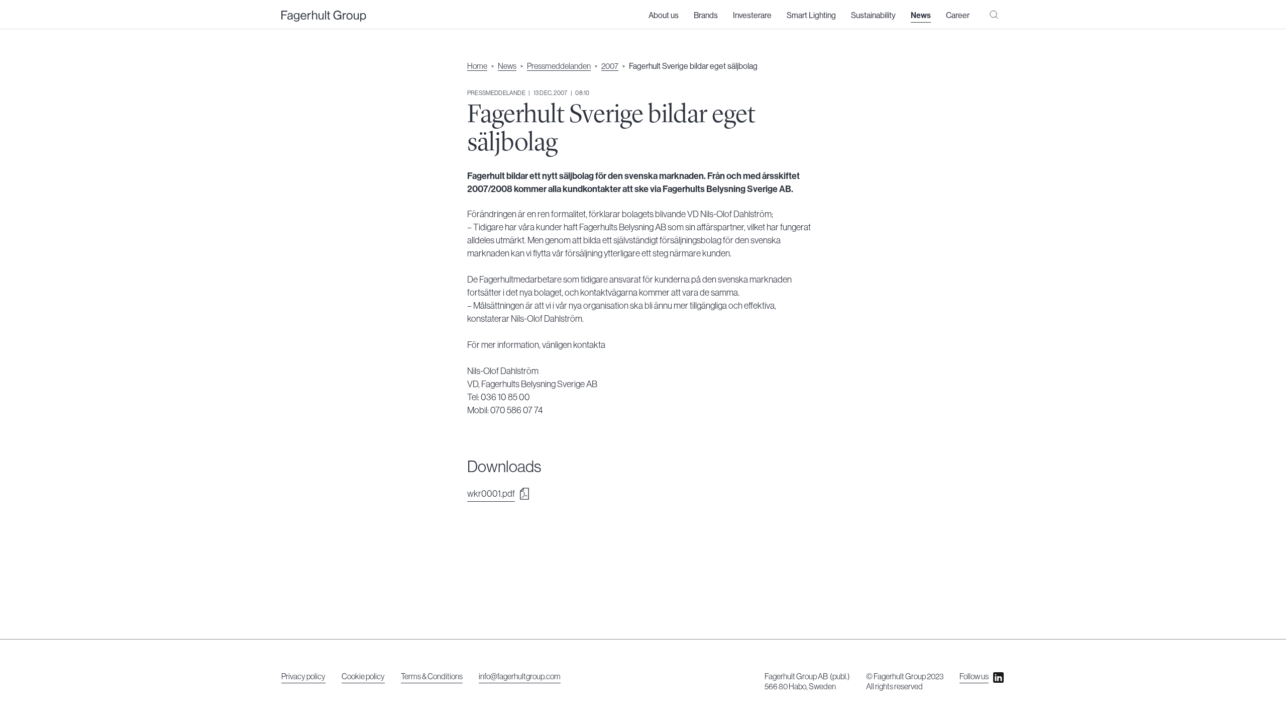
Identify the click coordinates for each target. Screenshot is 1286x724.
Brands (706, 16)
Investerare (752, 16)
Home (477, 66)
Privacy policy (303, 677)
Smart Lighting (811, 16)
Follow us (974, 677)
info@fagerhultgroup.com (520, 677)
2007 (609, 66)
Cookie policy (363, 677)
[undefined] (323, 16)
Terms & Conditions (432, 677)
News (921, 16)
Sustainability (873, 16)
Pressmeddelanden (559, 66)
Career (958, 16)
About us (664, 16)
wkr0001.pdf (491, 493)
